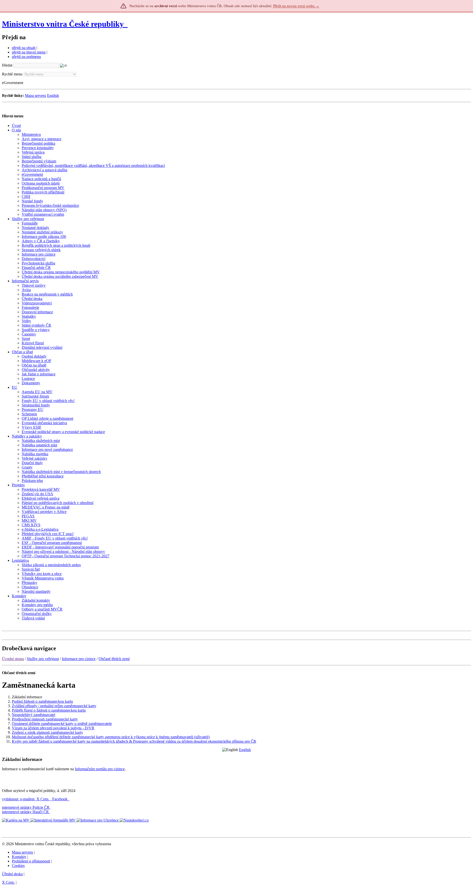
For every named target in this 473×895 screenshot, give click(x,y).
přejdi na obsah (23, 48)
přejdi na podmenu (26, 56)
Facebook (60, 799)
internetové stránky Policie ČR (26, 807)
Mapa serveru (35, 95)
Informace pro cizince (79, 659)
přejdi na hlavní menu (29, 52)
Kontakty (19, 857)
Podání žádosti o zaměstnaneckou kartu (42, 701)
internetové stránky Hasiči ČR (25, 812)
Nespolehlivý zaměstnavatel (33, 715)
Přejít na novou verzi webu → (296, 6)
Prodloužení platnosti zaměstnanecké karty (45, 719)
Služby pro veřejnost (43, 659)
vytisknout (10, 799)
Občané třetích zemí (114, 659)
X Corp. (43, 799)
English (53, 95)
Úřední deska (12, 874)
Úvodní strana (13, 659)
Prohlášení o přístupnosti (31, 861)
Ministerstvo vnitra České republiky (63, 23)
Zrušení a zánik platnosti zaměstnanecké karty (47, 732)
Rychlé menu (12, 74)
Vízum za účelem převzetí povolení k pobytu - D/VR (53, 728)
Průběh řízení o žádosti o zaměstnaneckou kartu (49, 710)
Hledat (7, 65)
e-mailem (27, 799)
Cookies (18, 865)
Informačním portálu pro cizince (100, 769)
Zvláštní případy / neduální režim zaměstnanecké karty (54, 706)
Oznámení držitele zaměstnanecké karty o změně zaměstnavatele (62, 723)
